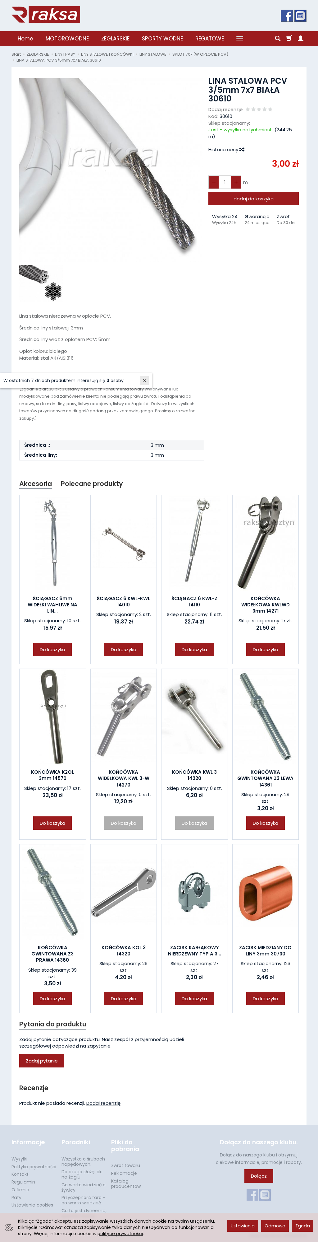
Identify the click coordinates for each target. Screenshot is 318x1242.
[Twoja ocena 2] (253, 109)
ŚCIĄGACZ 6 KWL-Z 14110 (194, 601)
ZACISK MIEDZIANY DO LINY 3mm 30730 (265, 950)
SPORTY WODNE (162, 38)
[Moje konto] (301, 38)
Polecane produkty (92, 483)
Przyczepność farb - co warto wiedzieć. (83, 1200)
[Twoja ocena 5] (270, 109)
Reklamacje (124, 1173)
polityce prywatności (120, 1233)
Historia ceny (223, 149)
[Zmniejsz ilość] (236, 182)
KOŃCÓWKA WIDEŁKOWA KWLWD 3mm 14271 (265, 604)
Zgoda (302, 1226)
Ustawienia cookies (32, 1205)
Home (25, 38)
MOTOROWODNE (67, 38)
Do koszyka (52, 649)
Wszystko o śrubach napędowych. (83, 1161)
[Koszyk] (289, 38)
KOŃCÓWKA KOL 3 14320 (124, 950)
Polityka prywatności (33, 1167)
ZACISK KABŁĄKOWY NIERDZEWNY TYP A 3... (194, 950)
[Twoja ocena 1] (248, 109)
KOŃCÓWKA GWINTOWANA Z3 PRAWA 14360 (52, 954)
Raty (16, 1197)
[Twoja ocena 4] (264, 109)
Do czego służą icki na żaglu (81, 1174)
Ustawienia (243, 1226)
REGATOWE (209, 38)
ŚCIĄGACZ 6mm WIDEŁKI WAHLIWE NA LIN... (52, 604)
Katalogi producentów (126, 1183)
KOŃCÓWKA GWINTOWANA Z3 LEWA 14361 (265, 778)
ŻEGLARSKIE (115, 38)
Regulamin (23, 1182)
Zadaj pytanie (42, 1061)
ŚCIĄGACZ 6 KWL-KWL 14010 (123, 601)
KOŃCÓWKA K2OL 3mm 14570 (52, 775)
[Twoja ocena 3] (259, 109)
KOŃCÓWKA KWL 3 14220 (194, 775)
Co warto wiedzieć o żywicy (83, 1187)
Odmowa (275, 1226)
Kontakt (20, 1174)
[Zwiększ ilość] (213, 182)
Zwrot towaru (125, 1165)
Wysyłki (19, 1159)
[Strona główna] (45, 14)
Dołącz (259, 1176)
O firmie (20, 1190)
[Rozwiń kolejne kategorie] (239, 38)
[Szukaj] (278, 38)
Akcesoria (35, 483)
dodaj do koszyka (254, 198)
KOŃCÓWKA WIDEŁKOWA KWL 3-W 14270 (123, 778)
